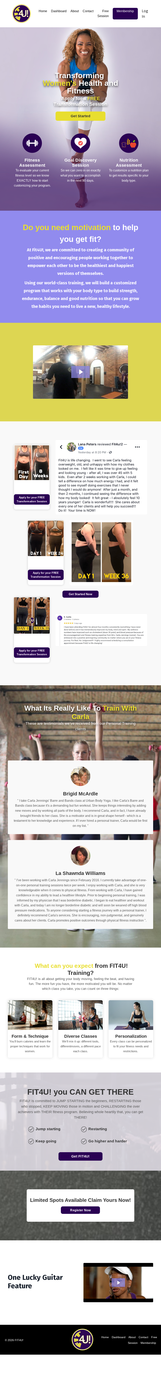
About (74, 11)
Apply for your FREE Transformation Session (32, 499)
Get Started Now (80, 594)
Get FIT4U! (80, 1156)
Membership (125, 11)
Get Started (80, 116)
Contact (88, 11)
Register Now (80, 1210)
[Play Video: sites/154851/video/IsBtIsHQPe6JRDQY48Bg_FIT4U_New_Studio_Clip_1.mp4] (80, 372)
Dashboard (59, 11)
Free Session (103, 13)
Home (43, 11)
